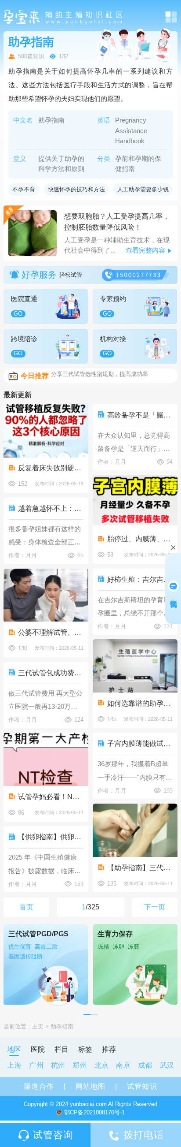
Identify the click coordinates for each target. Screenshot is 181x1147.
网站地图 (90, 1086)
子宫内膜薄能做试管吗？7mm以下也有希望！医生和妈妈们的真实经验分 (139, 743)
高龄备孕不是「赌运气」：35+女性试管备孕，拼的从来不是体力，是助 (139, 415)
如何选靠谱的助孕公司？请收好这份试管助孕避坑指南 (139, 703)
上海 (14, 1065)
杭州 (58, 1065)
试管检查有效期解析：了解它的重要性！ (102, 375)
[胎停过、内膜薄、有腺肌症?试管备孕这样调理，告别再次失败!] (135, 502)
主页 (37, 1026)
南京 (123, 1065)
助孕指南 (62, 1026)
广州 (36, 1065)
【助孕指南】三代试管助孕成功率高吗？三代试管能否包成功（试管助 (139, 867)
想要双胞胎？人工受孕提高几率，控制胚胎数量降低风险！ (117, 221)
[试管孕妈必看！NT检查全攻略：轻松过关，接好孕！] (46, 759)
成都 (145, 1065)
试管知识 (142, 1086)
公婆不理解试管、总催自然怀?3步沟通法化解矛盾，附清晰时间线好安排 (50, 632)
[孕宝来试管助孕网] (64, 17)
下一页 (154, 907)
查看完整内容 (145, 250)
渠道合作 (39, 1086)
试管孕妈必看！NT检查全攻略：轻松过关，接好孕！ (50, 797)
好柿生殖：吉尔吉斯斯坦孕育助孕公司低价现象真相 (139, 579)
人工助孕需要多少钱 (143, 189)
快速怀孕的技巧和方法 (76, 189)
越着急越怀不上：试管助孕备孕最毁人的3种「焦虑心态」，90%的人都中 (50, 508)
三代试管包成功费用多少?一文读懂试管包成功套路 (50, 673)
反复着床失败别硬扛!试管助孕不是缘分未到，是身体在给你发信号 (50, 468)
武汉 (167, 1065)
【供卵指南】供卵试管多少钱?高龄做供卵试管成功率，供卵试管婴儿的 (50, 837)
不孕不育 (23, 189)
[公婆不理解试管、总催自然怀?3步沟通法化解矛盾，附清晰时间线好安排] (46, 595)
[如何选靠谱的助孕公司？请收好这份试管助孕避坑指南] (135, 666)
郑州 (79, 1065)
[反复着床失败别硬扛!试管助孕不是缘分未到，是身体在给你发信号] (46, 431)
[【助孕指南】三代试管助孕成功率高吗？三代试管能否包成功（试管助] (135, 830)
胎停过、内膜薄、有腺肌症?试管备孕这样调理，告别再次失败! (139, 539)
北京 (101, 1065)
